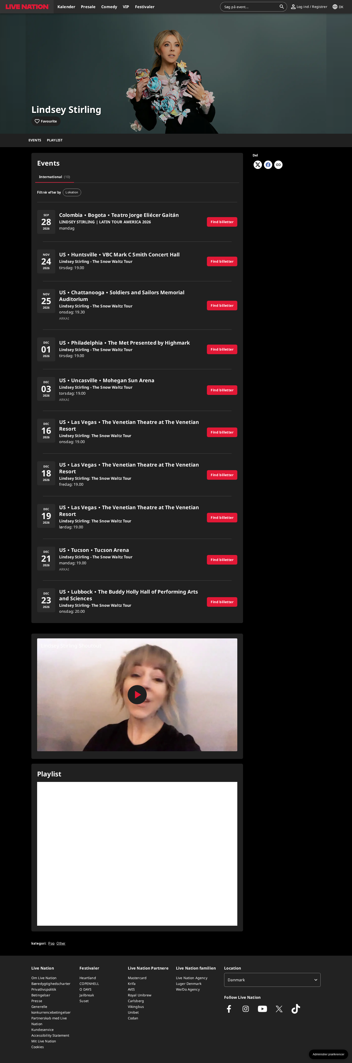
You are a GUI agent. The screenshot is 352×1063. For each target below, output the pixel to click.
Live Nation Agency (191, 978)
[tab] (54, 177)
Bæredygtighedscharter (50, 983)
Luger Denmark (188, 983)
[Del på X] (258, 167)
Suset (84, 1001)
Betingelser (40, 995)
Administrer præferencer (328, 1054)
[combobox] (250, 6)
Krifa (132, 983)
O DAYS (85, 989)
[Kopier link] (278, 165)
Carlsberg (136, 1001)
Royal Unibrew (140, 995)
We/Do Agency (188, 989)
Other (61, 943)
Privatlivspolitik (43, 989)
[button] (27, 6)
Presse (36, 1001)
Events (34, 140)
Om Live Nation (44, 978)
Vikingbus (136, 1006)
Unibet (133, 1012)
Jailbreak (86, 995)
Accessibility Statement (50, 1035)
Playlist (54, 140)
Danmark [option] (236, 979)
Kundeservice (42, 1029)
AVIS (131, 989)
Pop (51, 943)
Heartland (87, 978)
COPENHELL (89, 983)
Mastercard (137, 978)
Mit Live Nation (43, 1041)
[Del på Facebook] (268, 167)
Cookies (37, 1047)
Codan (133, 1018)
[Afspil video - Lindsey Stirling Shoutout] (137, 694)
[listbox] (272, 980)
